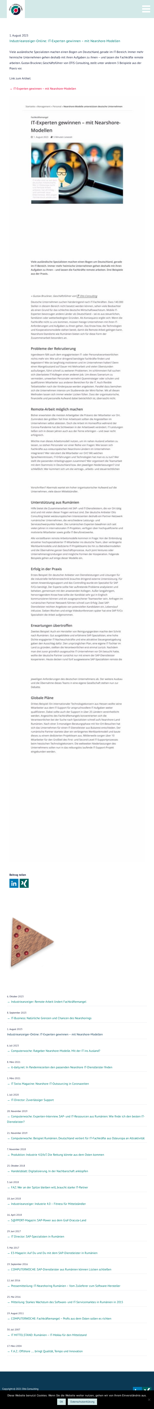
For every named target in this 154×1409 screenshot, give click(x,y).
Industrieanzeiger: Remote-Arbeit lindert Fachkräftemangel (48, 1002)
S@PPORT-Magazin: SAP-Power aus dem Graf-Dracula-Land (48, 1220)
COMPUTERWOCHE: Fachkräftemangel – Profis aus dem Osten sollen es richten (61, 1318)
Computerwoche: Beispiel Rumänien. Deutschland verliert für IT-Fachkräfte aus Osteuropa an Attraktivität (78, 1138)
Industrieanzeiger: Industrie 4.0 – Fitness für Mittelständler (48, 1204)
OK (61, 1401)
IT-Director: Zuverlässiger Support (32, 1100)
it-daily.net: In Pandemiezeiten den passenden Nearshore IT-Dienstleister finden (61, 1067)
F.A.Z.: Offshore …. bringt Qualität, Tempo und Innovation (47, 1351)
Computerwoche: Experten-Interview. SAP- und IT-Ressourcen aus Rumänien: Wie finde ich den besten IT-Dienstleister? (76, 1119)
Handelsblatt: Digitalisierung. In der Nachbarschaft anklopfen (49, 1171)
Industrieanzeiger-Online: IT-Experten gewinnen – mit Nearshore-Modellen (55, 1034)
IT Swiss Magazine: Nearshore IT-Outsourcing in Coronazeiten (50, 1084)
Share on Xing (24, 883)
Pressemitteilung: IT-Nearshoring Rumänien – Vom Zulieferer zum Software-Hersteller (65, 1286)
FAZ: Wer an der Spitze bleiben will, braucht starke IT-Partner (49, 1187)
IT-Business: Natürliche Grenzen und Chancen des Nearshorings (51, 1018)
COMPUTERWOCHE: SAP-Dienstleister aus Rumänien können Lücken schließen (61, 1269)
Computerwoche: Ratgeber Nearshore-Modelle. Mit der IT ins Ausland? (55, 1051)
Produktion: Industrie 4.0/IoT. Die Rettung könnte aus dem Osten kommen (57, 1155)
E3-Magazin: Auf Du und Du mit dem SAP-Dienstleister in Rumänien (54, 1253)
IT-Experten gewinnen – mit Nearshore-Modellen (44, 88)
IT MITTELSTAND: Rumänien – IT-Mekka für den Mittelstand (49, 1335)
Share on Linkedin (13, 883)
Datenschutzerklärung (82, 1401)
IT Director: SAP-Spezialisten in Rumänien (37, 1236)
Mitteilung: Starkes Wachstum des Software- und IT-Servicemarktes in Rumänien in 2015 (67, 1302)
